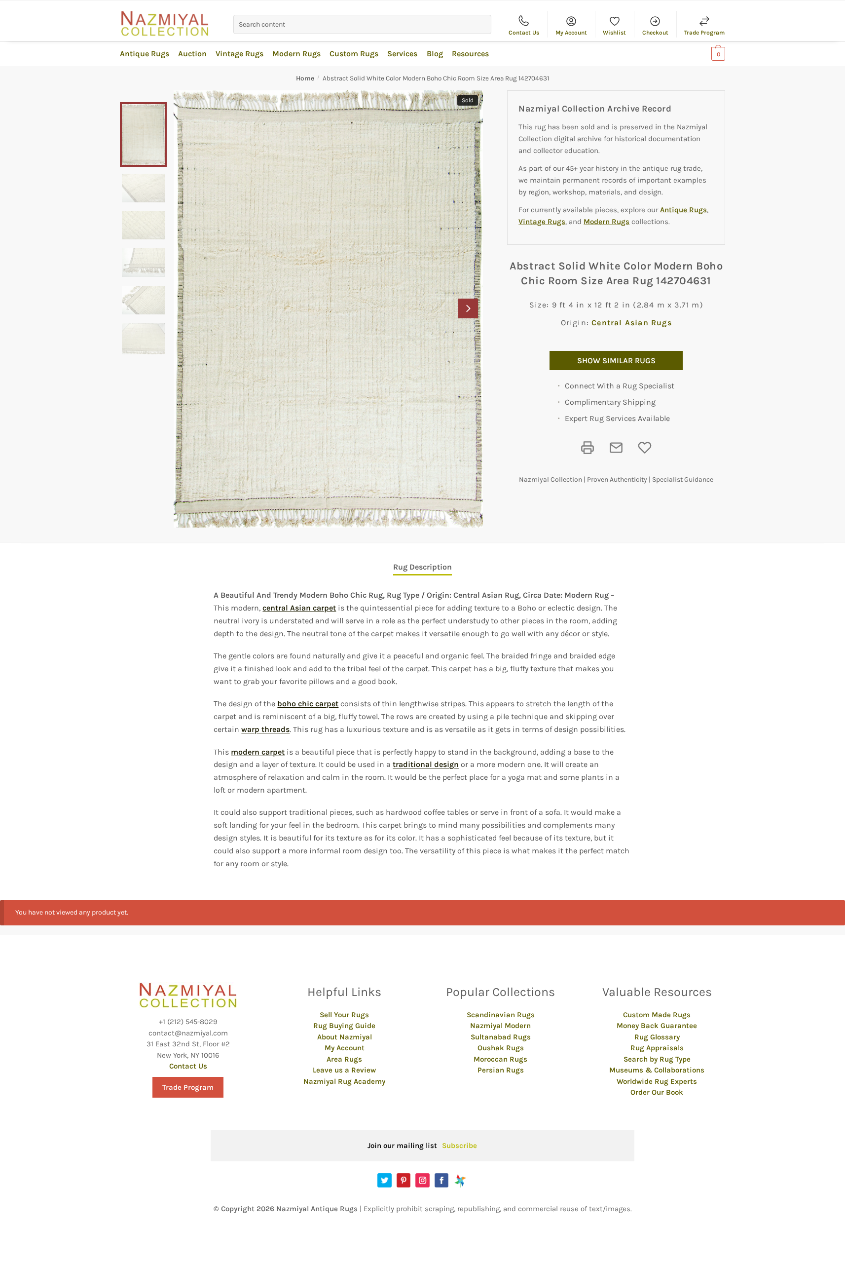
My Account (571, 32)
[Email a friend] (616, 448)
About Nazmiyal (344, 1037)
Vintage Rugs (541, 221)
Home (305, 78)
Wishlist (614, 32)
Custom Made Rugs (657, 1014)
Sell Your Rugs (344, 1014)
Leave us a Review (344, 1070)
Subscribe (459, 1145)
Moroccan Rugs (500, 1059)
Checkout (655, 32)
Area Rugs (344, 1059)
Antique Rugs (683, 209)
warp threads (265, 729)
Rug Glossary (657, 1037)
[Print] (587, 448)
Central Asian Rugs (631, 322)
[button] (468, 308)
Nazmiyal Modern (500, 1025)
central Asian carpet (299, 607)
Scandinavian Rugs (501, 1014)
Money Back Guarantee (657, 1025)
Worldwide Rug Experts (657, 1081)
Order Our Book (656, 1092)
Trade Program (704, 32)
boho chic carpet (307, 703)
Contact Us (524, 32)
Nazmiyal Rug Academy (344, 1081)
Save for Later (645, 448)
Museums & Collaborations (656, 1070)
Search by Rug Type (657, 1059)
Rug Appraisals (657, 1047)
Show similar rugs (616, 360)
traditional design (426, 764)
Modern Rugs (606, 221)
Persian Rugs (501, 1070)
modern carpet (258, 752)
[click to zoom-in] (328, 309)
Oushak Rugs (501, 1047)
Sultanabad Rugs (501, 1037)
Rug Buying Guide (344, 1025)
